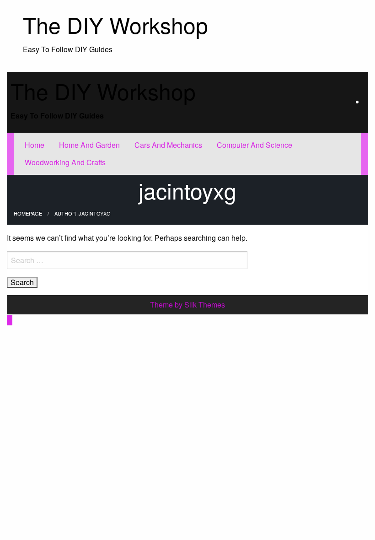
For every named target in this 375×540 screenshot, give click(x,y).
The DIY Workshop (115, 24)
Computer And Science (254, 145)
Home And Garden (89, 145)
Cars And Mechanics (168, 145)
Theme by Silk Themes (187, 304)
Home (34, 145)
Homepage (28, 213)
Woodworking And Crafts (65, 162)
